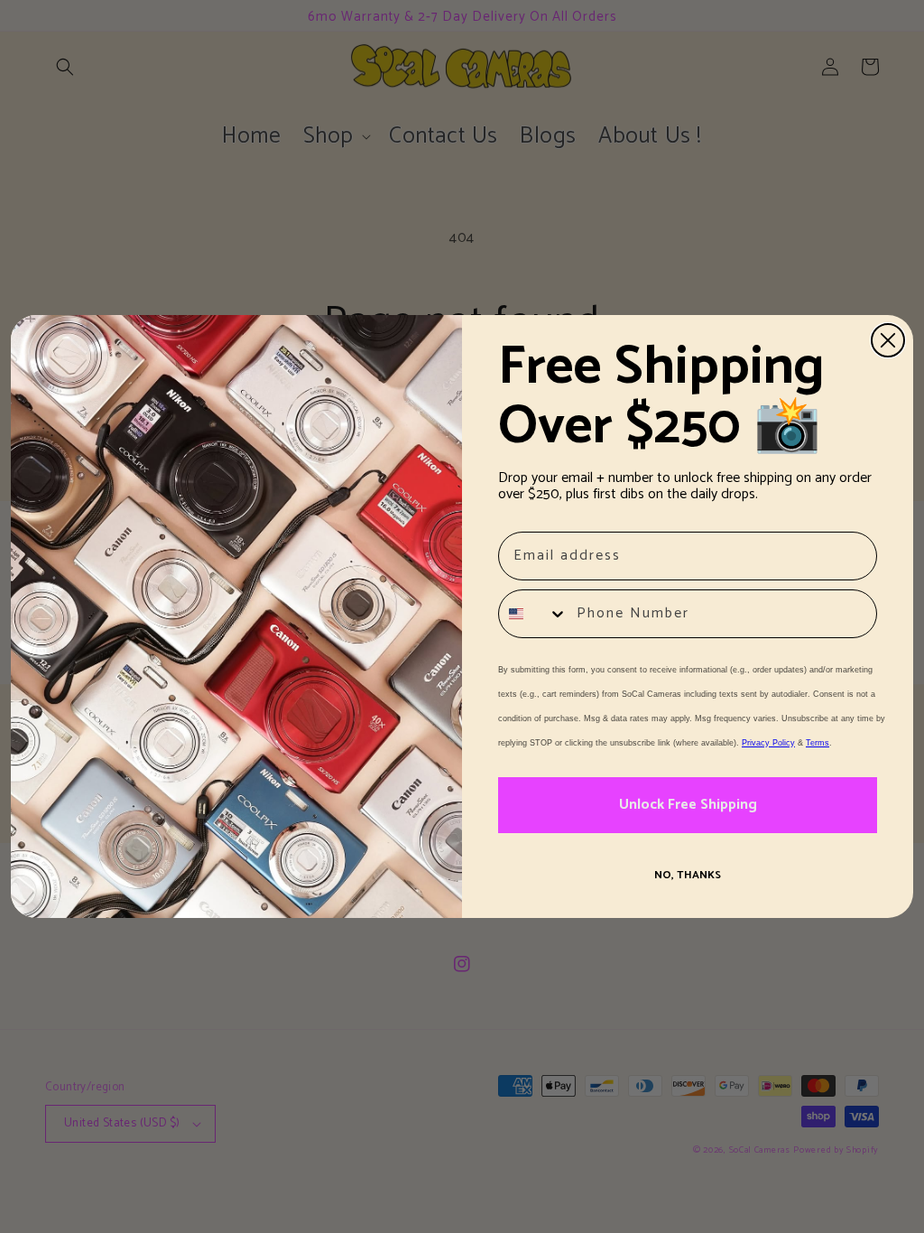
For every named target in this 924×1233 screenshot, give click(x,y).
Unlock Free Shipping (688, 805)
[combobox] (533, 613)
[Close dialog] (888, 340)
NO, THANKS (687, 875)
